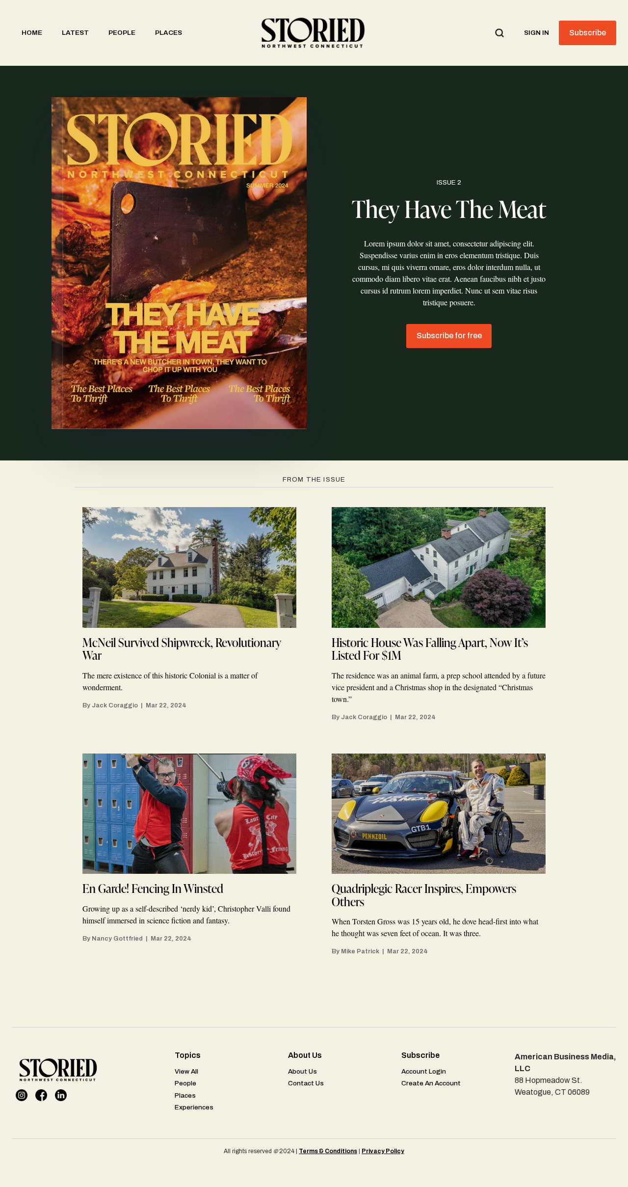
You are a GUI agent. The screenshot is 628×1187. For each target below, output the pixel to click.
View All (186, 1071)
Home (32, 32)
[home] (314, 33)
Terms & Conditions (328, 1151)
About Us (302, 1071)
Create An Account (431, 1083)
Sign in (536, 32)
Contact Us (306, 1083)
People (121, 32)
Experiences (194, 1107)
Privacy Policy (383, 1151)
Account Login (423, 1071)
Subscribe (587, 32)
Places (168, 32)
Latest (75, 32)
